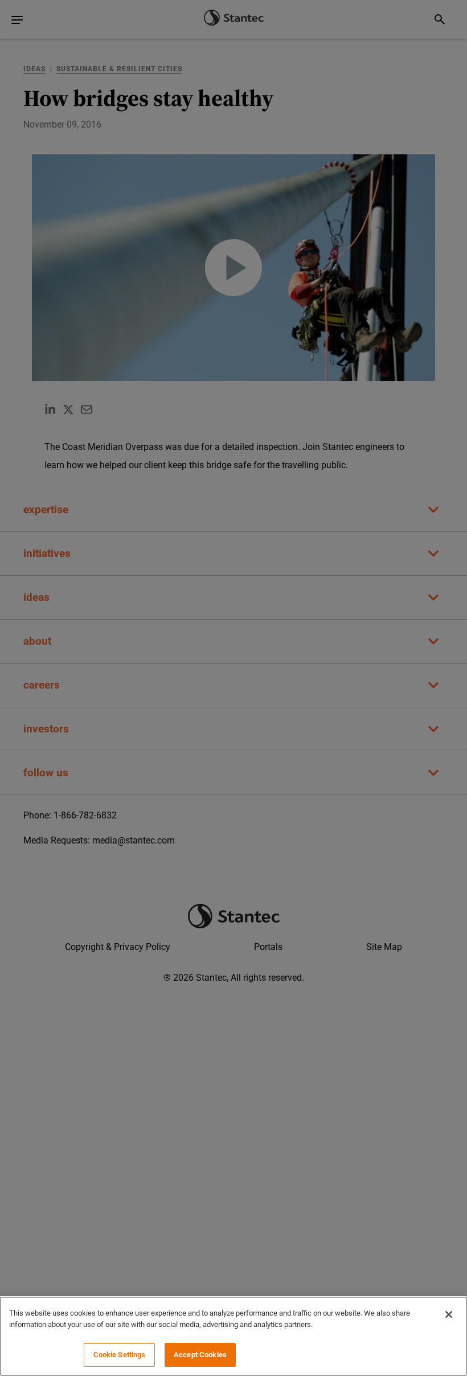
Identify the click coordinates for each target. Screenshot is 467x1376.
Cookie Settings (119, 1354)
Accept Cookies (200, 1354)
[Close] (448, 1314)
